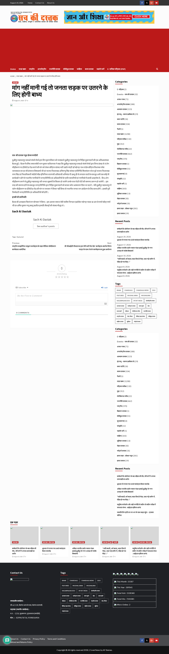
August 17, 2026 (48, 554)
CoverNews (95, 650)
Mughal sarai (132, 295)
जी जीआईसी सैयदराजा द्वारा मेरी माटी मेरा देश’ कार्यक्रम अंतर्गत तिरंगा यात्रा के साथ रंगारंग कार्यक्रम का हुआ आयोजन (87, 246)
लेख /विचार (130, 316)
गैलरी (119, 129)
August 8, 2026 (108, 556)
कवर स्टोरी (120, 119)
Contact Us (39, 3)
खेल (149, 306)
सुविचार (128, 321)
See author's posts (46, 226)
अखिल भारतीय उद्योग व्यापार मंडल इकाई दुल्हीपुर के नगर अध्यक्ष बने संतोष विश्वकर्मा (135, 249)
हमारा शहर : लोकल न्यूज (125, 208)
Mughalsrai (145, 295)
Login (105, 287)
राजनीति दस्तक (54, 69)
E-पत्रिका (120, 89)
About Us (50, 3)
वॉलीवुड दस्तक (68, 69)
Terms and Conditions (56, 639)
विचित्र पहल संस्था (140, 316)
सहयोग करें (100, 69)
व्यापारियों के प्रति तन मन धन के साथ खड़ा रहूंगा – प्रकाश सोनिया (135, 513)
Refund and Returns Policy (21, 642)
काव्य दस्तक (89, 69)
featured (20, 237)
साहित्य (79, 69)
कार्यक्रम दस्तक (131, 306)
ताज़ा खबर (22, 69)
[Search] (157, 69)
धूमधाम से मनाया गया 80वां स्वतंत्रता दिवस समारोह (133, 240)
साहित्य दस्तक (120, 321)
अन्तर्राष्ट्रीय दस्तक (123, 104)
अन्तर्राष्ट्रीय (42, 69)
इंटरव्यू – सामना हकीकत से (125, 114)
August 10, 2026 (78, 556)
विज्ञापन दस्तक (121, 164)
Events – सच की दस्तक (125, 94)
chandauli (128, 290)
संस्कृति (119, 179)
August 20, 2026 (18, 556)
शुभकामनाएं (120, 174)
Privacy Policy (39, 639)
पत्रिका (127, 311)
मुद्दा (118, 144)
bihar (119, 290)
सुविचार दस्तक (121, 193)
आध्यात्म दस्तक (122, 109)
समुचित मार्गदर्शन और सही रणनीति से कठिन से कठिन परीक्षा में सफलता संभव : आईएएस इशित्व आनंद (136, 271)
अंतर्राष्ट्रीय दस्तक (150, 300)
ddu (153, 290)
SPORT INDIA (137, 300)
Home (30, 3)
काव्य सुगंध (141, 306)
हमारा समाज (121, 213)
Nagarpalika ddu (123, 300)
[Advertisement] (84, 47)
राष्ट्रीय (32, 69)
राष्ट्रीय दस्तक (120, 316)
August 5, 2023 (19, 100)
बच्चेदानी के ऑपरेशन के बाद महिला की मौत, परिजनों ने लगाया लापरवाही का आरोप (136, 230)
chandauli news (142, 290)
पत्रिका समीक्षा (121, 139)
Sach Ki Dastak (42, 219)
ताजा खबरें (119, 311)
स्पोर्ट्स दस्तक (121, 203)
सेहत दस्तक (121, 198)
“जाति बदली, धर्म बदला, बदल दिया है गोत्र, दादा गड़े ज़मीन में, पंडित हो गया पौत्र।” (136, 260)
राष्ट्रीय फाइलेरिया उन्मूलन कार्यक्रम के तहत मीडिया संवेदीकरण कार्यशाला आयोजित (34, 246)
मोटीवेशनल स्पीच (122, 149)
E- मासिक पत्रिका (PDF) (116, 69)
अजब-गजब (121, 99)
